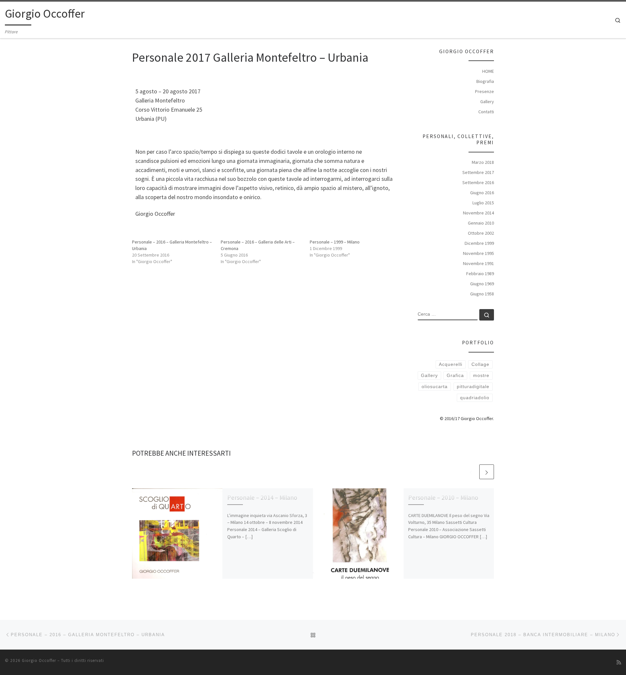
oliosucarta (435, 386)
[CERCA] (448, 314)
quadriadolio (474, 397)
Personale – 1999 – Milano (335, 242)
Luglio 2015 (483, 203)
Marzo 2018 (483, 162)
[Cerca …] (486, 315)
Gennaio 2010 (481, 223)
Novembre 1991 (478, 263)
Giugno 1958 (482, 294)
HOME (488, 71)
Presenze (484, 91)
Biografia (485, 81)
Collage (480, 364)
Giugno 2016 (482, 193)
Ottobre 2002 (481, 233)
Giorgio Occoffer (39, 660)
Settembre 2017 (478, 172)
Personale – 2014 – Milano (262, 497)
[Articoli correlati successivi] (486, 471)
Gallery (487, 101)
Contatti (486, 112)
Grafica (455, 375)
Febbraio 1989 (480, 273)
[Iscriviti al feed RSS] (619, 662)
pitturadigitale (473, 386)
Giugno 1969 (482, 284)
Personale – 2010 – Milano (443, 497)
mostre (481, 375)
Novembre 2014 (478, 213)
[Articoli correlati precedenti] (471, 471)
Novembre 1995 (478, 253)
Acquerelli (450, 364)
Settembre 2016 (478, 182)
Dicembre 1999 (479, 243)
